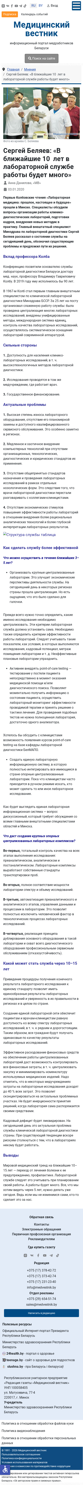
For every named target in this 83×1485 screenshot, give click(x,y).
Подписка (9, 14)
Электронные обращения (41, 1229)
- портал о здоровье (30, 1353)
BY (41, 6)
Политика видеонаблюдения (23, 1431)
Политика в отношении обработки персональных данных (39, 1440)
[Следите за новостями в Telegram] (20, 5)
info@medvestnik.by (41, 1287)
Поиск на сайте (43, 58)
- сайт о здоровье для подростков (40, 1360)
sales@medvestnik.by (41, 1304)
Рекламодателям (41, 1239)
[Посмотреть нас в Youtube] (16, 5)
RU (33, 6)
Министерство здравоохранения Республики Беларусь (36, 1344)
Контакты (41, 1224)
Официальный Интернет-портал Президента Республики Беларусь (35, 1333)
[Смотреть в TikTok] (25, 5)
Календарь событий (34, 14)
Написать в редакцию (41, 1313)
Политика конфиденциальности (22, 1458)
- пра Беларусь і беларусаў (35, 1366)
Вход (54, 6)
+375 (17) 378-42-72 (41, 1270)
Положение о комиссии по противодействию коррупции (35, 1466)
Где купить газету (41, 1247)
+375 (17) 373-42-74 (41, 1276)
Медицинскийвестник (41, 29)
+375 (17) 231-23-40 (41, 1282)
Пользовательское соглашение (21, 1454)
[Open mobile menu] (76, 5)
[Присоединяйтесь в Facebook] (11, 5)
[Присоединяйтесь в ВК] (7, 5)
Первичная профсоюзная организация (41, 1234)
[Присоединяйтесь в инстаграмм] (3, 5)
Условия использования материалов (24, 1462)
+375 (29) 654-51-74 (41, 1299)
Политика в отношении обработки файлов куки (38, 1423)
